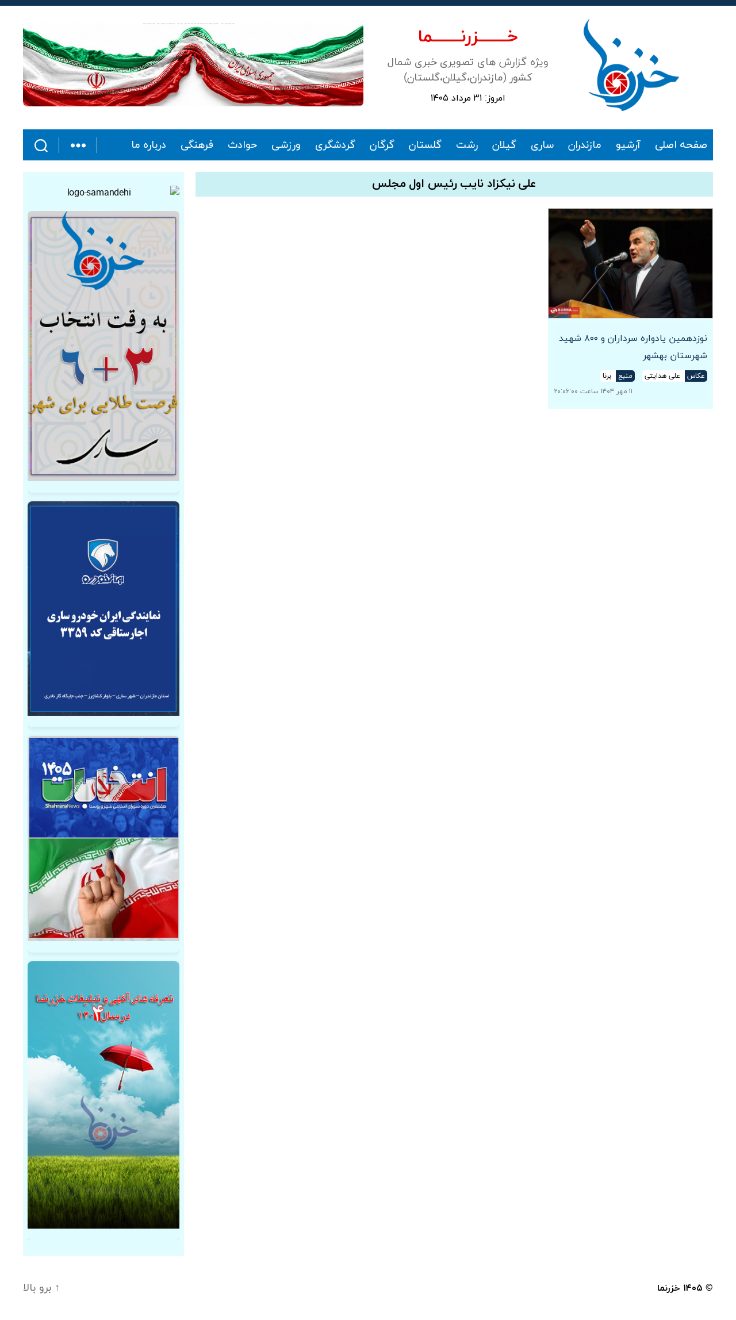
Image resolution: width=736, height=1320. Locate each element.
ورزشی (286, 145)
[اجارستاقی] (103, 608)
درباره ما (149, 145)
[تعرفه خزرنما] (103, 1095)
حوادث (242, 145)
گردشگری (335, 145)
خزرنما (668, 1288)
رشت (467, 145)
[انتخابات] (103, 346)
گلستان (425, 145)
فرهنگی (197, 145)
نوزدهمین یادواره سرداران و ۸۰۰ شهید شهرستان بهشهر (633, 347)
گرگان (382, 145)
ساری (542, 145)
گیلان (504, 145)
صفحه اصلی (681, 145)
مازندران (584, 145)
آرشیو (628, 145)
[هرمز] (193, 64)
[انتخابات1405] (103, 838)
